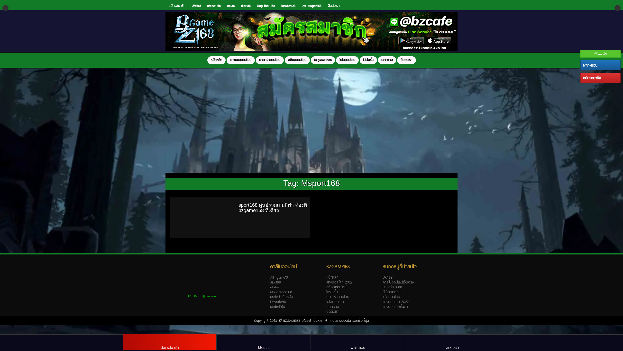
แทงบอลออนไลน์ (240, 59)
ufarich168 (214, 5)
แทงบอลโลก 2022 (339, 282)
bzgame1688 (323, 59)
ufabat (275, 287)
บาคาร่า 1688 (392, 287)
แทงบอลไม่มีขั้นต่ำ (395, 306)
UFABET (388, 277)
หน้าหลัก (216, 59)
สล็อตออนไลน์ (297, 59)
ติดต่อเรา (334, 5)
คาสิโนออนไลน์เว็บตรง (398, 282)
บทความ (387, 59)
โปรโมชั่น (368, 59)
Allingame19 (279, 277)
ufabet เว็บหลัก (281, 296)
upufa (231, 5)
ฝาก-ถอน (590, 65)
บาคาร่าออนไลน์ (269, 59)
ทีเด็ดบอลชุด (392, 291)
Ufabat (196, 5)
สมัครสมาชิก (177, 5)
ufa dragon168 (311, 5)
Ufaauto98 (278, 301)
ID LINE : (202, 296)
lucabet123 (288, 5)
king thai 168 (266, 5)
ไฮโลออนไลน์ (347, 59)
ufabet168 (277, 306)
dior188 (246, 5)
